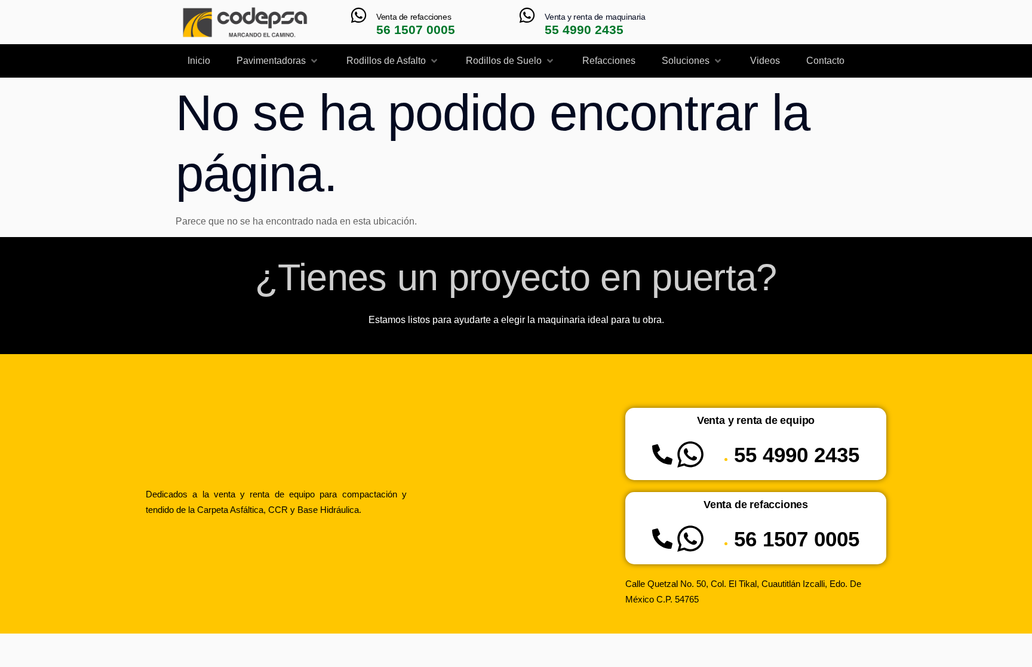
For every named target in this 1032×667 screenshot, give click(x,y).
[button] (278, 61)
